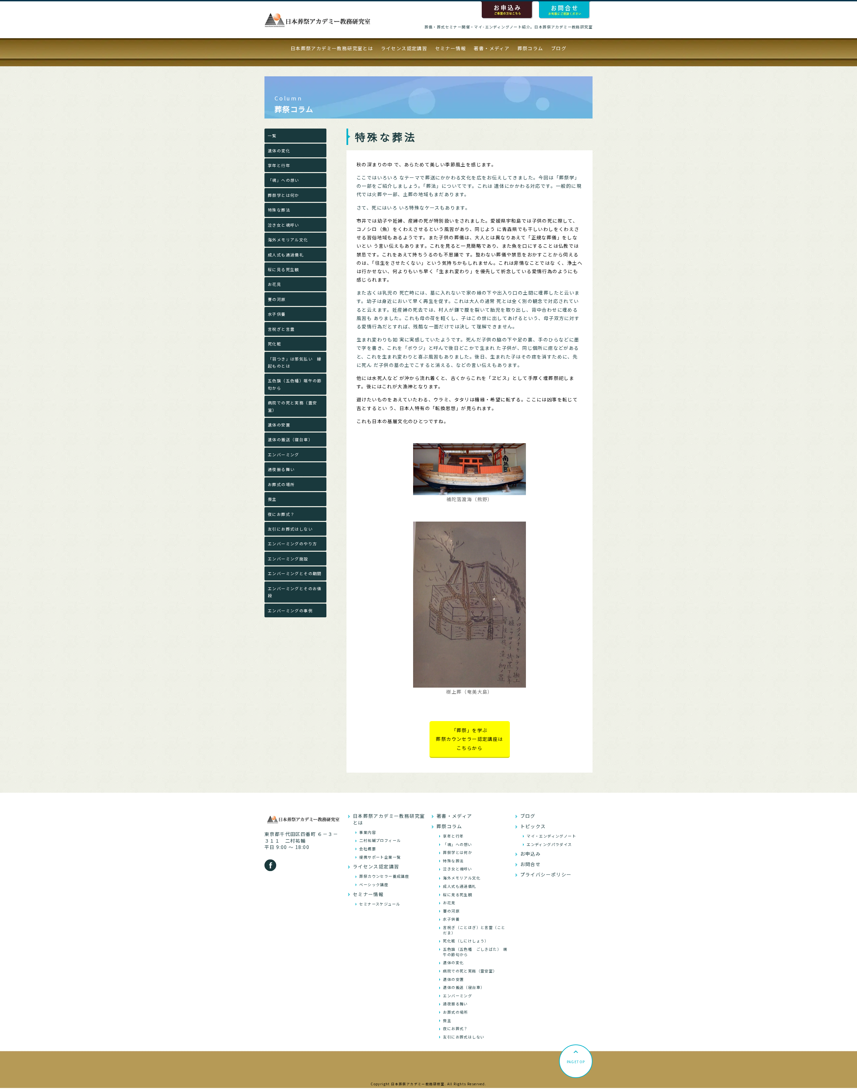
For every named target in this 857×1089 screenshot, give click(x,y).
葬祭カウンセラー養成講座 (384, 876)
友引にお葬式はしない (290, 529)
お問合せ (530, 864)
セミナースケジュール (379, 904)
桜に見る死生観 (283, 269)
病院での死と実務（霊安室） (292, 406)
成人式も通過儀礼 (286, 254)
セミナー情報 (450, 48)
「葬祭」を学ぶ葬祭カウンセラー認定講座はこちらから (469, 739)
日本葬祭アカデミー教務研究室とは (332, 48)
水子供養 (277, 314)
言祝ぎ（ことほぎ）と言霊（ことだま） (474, 930)
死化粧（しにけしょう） (465, 940)
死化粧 (274, 343)
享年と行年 (279, 165)
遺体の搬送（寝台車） (290, 439)
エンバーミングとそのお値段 (295, 592)
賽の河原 (277, 299)
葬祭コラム (530, 48)
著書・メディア (492, 48)
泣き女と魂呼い (283, 225)
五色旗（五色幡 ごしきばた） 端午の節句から (475, 951)
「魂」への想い (283, 180)
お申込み (530, 853)
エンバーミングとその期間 (295, 573)
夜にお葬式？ (281, 514)
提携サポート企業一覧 (380, 857)
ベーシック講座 (373, 884)
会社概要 (367, 848)
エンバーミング (283, 454)
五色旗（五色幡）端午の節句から (295, 384)
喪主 (272, 499)
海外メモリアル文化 (288, 239)
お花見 (274, 284)
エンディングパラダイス (549, 844)
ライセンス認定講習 (404, 48)
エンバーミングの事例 (290, 610)
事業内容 (367, 832)
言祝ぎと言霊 (281, 329)
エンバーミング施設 (288, 558)
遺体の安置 (279, 424)
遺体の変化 (279, 150)
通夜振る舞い (281, 469)
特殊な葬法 (279, 210)
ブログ (558, 48)
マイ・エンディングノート (551, 836)
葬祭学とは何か (283, 195)
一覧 (272, 135)
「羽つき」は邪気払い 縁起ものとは (295, 362)
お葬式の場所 (281, 484)
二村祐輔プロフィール (380, 840)
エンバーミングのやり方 (292, 543)
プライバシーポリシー (546, 874)
